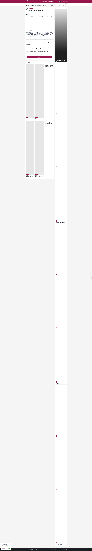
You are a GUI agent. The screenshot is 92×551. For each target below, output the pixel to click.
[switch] (66, 4)
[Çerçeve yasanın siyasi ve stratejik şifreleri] (61, 143)
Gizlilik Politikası (3, 548)
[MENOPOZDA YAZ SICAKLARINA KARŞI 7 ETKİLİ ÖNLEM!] (61, 519)
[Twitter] (64, 549)
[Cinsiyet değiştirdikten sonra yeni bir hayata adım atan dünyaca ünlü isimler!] (49, 149)
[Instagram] (66, 549)
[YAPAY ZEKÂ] (61, 250)
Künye (33, 3)
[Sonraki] (30, 5)
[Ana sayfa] (26, 4)
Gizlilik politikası (36, 3)
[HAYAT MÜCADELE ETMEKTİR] (61, 411)
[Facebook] (63, 549)
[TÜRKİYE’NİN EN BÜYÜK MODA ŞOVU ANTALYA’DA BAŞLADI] (30, 41)
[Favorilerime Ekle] (44, 16)
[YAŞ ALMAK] (61, 358)
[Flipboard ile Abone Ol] (32, 16)
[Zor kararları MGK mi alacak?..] (61, 465)
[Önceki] (29, 5)
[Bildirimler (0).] (91, 278)
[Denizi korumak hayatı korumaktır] (61, 89)
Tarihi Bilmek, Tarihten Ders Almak (60, 222)
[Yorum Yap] (45, 16)
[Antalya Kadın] (33, 1)
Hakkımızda (29, 3)
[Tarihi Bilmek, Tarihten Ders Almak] (61, 196)
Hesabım (49, 549)
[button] (64, 1)
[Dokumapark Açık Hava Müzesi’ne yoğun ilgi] (61, 35)
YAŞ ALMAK (57, 383)
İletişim (41, 3)
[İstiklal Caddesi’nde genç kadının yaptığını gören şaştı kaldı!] (30, 149)
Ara (52, 1)
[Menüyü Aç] (25, 1)
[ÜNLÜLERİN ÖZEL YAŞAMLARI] (39, 41)
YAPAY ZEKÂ (57, 276)
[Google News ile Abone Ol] (28, 16)
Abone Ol (60, 1)
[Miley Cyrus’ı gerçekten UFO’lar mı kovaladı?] (39, 149)
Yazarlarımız (44, 549)
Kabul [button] (9, 548)
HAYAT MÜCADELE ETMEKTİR (60, 437)
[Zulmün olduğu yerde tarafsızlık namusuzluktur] (61, 304)
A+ (47, 16)
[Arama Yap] (63, 1)
